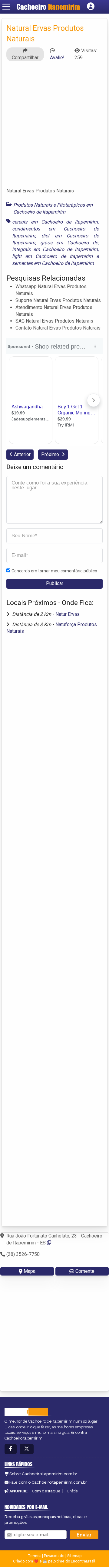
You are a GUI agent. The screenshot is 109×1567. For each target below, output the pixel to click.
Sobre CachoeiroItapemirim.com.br (43, 1474)
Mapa (29, 1271)
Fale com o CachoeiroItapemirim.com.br (48, 1482)
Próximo (50, 454)
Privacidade (54, 1556)
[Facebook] (11, 1449)
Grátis (72, 1491)
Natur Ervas (67, 614)
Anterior (22, 454)
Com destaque (46, 1491)
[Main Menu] (6, 7)
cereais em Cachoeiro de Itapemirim (55, 222)
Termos (34, 1556)
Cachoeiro (48, 6)
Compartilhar (25, 57)
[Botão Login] (90, 6)
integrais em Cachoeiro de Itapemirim (55, 249)
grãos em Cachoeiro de (69, 243)
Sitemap (74, 1556)
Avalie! (57, 57)
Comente (84, 1271)
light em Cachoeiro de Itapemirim (52, 256)
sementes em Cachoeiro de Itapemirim (53, 263)
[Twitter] (27, 1449)
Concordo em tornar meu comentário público (54, 570)
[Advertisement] (54, 127)
